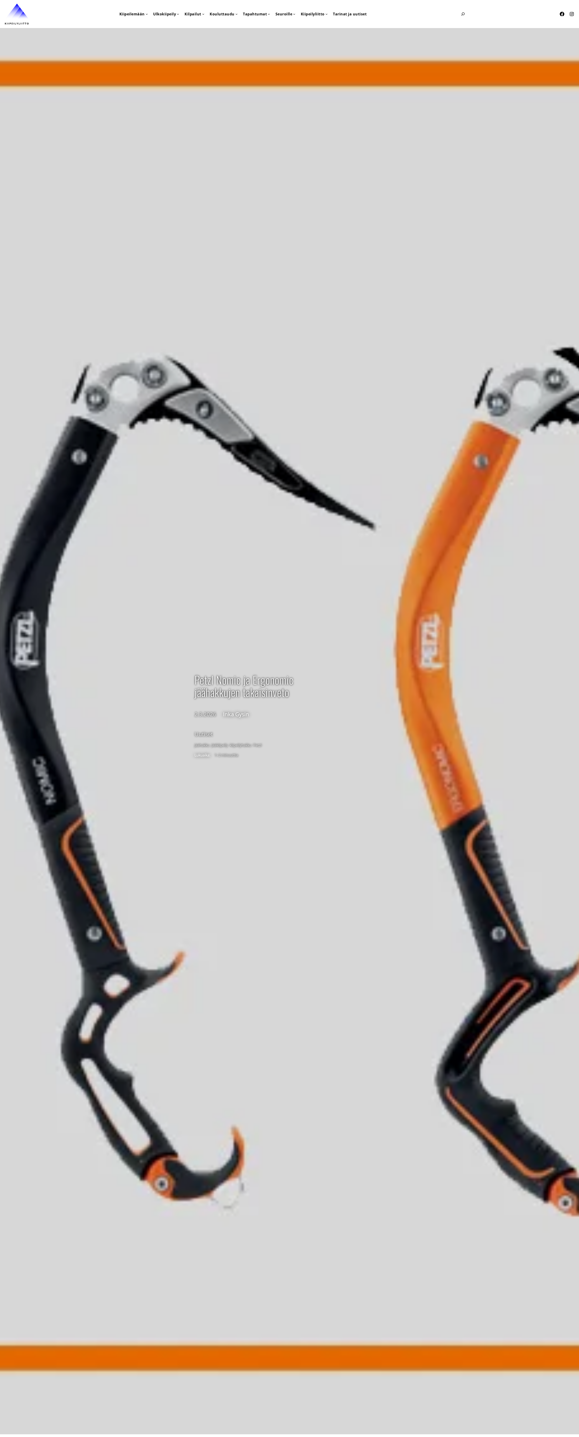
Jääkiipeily (219, 745)
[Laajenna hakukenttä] (463, 14)
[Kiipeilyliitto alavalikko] (326, 14)
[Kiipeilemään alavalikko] (147, 14)
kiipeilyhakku (241, 745)
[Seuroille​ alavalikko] (294, 14)
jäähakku (202, 745)
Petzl (257, 745)
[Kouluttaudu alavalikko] (236, 14)
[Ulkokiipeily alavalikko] (178, 14)
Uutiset (204, 734)
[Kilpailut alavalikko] (203, 14)
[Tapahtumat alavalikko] (269, 14)
